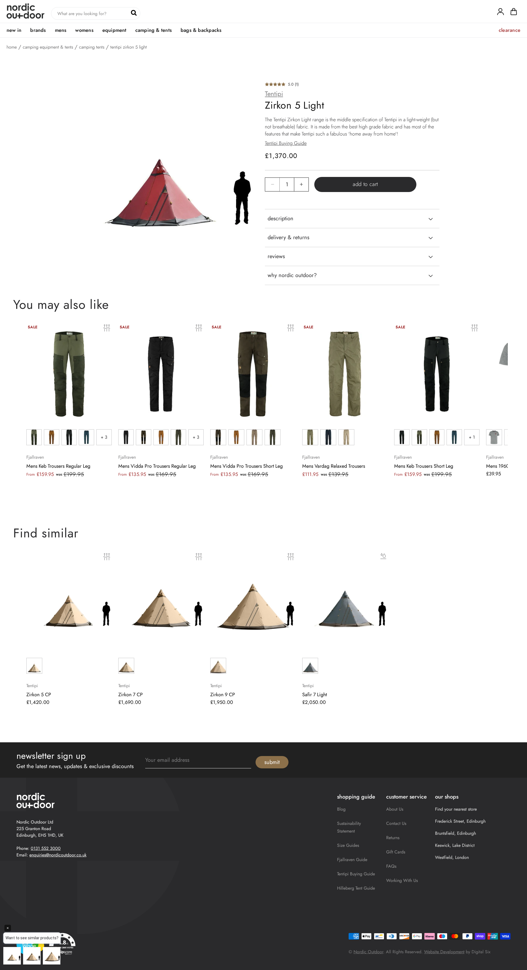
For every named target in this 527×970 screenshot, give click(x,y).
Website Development (444, 952)
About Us (394, 809)
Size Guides (348, 845)
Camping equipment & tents (48, 47)
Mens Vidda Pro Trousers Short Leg (246, 466)
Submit (272, 762)
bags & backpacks (201, 30)
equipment (114, 30)
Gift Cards (395, 852)
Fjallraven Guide (352, 859)
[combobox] (95, 13)
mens (61, 30)
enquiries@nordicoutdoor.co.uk (57, 855)
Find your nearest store (456, 809)
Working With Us (402, 880)
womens (84, 30)
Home (12, 47)
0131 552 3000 (46, 848)
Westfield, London (452, 857)
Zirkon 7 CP (130, 694)
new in (14, 30)
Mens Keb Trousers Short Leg (423, 466)
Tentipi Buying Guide (286, 143)
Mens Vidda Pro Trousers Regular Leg (157, 466)
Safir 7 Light (314, 694)
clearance (509, 30)
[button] (514, 13)
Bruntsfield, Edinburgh (455, 833)
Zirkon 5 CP (38, 694)
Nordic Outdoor (368, 952)
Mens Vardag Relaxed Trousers (333, 466)
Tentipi (274, 93)
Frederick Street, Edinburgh (460, 821)
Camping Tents (91, 47)
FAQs (391, 866)
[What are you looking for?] (134, 13)
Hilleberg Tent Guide (356, 888)
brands (38, 30)
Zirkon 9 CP (222, 694)
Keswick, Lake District (455, 845)
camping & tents (153, 30)
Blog (341, 809)
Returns (392, 837)
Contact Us (396, 823)
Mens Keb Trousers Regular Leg (58, 466)
